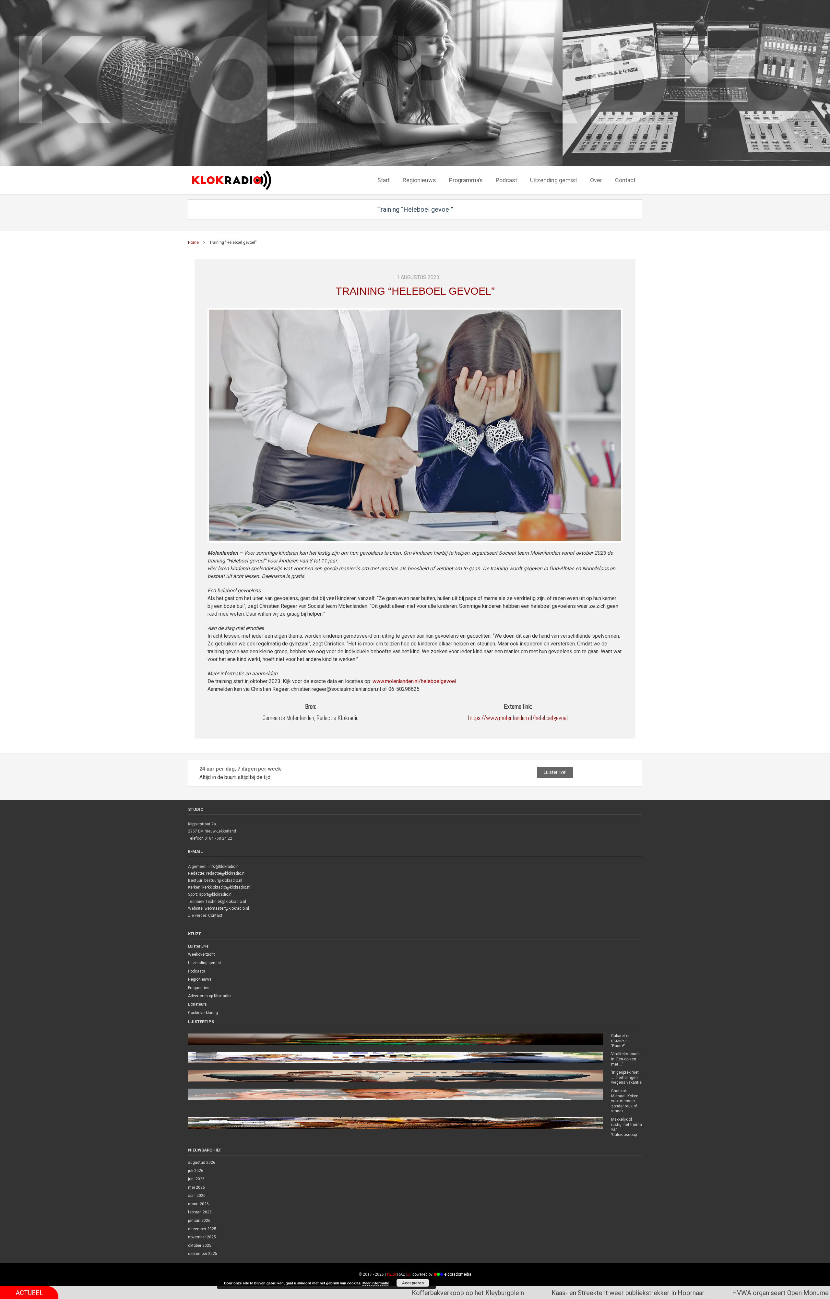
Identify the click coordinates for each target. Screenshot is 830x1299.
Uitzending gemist (204, 963)
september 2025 (202, 1253)
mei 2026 (196, 1187)
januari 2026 (199, 1220)
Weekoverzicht (201, 954)
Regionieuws (199, 979)
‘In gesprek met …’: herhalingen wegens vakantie (626, 1077)
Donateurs (197, 1004)
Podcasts (196, 971)
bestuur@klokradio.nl (223, 880)
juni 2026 (196, 1179)
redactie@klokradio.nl (225, 873)
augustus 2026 (201, 1162)
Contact (215, 915)
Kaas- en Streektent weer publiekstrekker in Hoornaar (451, 1293)
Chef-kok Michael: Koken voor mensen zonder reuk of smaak (624, 1101)
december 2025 (202, 1229)
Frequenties (198, 988)
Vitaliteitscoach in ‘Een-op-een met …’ (625, 1059)
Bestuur (195, 880)
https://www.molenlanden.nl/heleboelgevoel (518, 718)
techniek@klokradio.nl (226, 901)
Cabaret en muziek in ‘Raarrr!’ (621, 1040)
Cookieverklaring (203, 1012)
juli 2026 (195, 1170)
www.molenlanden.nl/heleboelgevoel (414, 681)
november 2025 (202, 1237)
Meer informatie (375, 1283)
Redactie (196, 873)
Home (193, 242)
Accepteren (413, 1283)
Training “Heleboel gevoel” (415, 291)
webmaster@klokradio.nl (227, 908)
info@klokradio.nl (224, 866)
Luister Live (198, 946)
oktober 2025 (199, 1245)
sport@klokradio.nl (215, 894)
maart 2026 (198, 1204)
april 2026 (197, 1195)
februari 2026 (200, 1212)
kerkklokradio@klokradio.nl (226, 887)
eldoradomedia (457, 1274)
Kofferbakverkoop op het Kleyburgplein (291, 1293)
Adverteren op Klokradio (209, 996)
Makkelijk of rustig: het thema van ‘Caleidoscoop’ (626, 1127)
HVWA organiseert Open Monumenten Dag (616, 1293)
